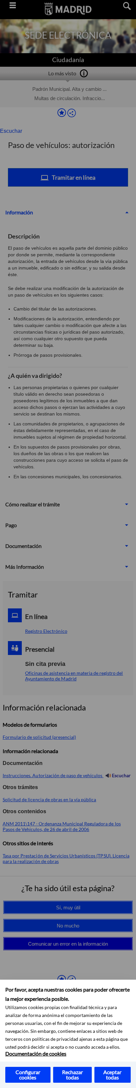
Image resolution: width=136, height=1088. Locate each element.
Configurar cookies (28, 1074)
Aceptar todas (112, 1074)
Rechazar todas (72, 1074)
